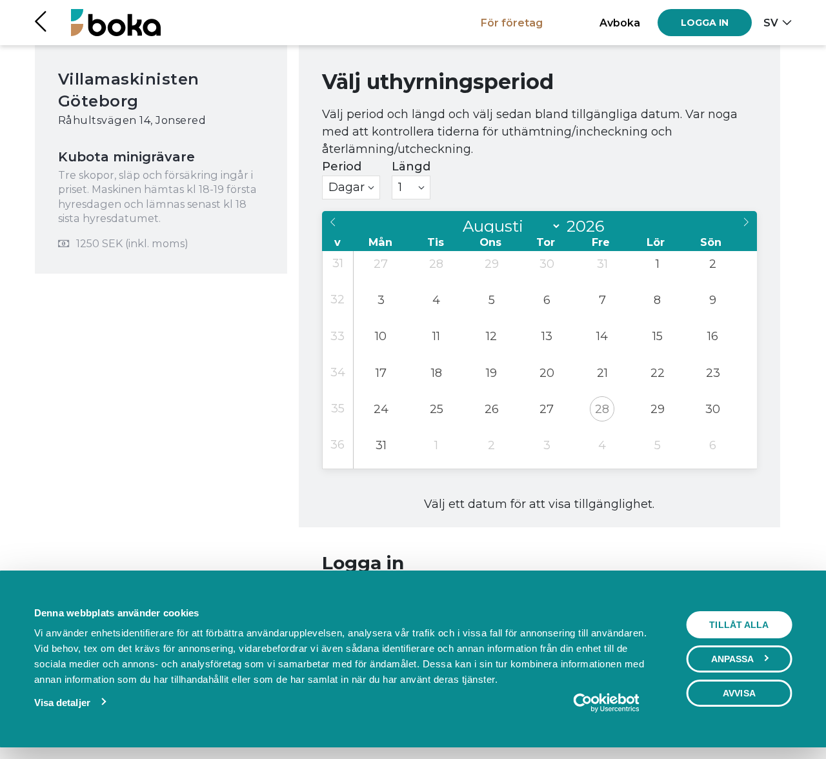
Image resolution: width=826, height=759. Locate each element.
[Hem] (116, 22)
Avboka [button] (619, 22)
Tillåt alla (739, 625)
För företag (512, 22)
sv (770, 22)
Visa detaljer (62, 702)
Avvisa (739, 693)
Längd (411, 166)
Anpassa (732, 659)
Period (341, 166)
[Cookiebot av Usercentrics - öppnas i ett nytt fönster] (606, 703)
